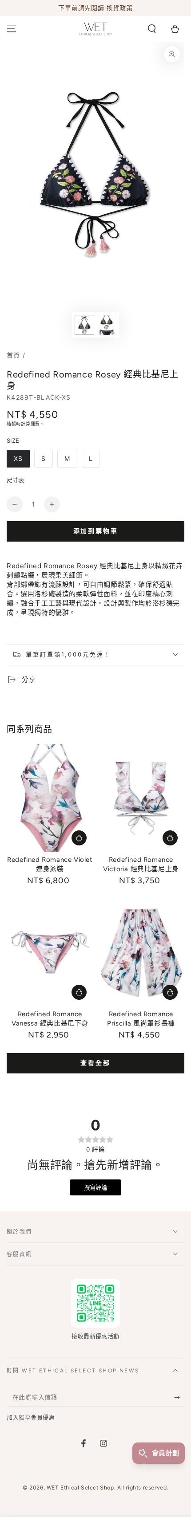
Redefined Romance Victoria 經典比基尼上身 (141, 864)
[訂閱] (179, 1397)
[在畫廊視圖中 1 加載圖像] (84, 325)
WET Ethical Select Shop (80, 1487)
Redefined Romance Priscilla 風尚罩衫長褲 (141, 1019)
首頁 (13, 355)
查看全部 (95, 1063)
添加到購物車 (95, 531)
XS (18, 458)
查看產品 (79, 837)
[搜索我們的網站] (151, 28)
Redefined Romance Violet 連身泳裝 (49, 864)
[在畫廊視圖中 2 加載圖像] (106, 325)
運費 (35, 423)
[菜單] (11, 28)
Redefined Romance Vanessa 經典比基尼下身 (50, 1019)
